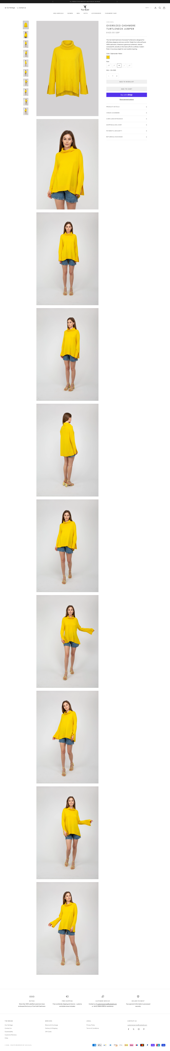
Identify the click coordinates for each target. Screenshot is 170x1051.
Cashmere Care (111, 13)
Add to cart (126, 89)
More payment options (127, 99)
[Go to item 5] (26, 63)
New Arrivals (58, 13)
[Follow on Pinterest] (144, 1029)
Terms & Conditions (92, 1028)
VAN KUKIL (110, 22)
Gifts (86, 13)
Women (70, 13)
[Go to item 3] (26, 44)
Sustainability (9, 1031)
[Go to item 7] (26, 82)
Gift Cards (48, 1031)
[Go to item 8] (26, 92)
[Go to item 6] (26, 73)
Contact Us (8, 1028)
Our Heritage (9, 1025)
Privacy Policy (90, 1025)
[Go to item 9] (26, 102)
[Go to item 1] (26, 25)
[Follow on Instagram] (139, 1029)
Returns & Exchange (51, 1025)
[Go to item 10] (26, 111)
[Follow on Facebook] (128, 1029)
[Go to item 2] (26, 35)
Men (78, 13)
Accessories (96, 13)
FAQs (6, 1038)
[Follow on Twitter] (134, 1029)
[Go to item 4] (26, 54)
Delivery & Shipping (51, 1028)
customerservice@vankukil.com (137, 1025)
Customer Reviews (11, 1035)
